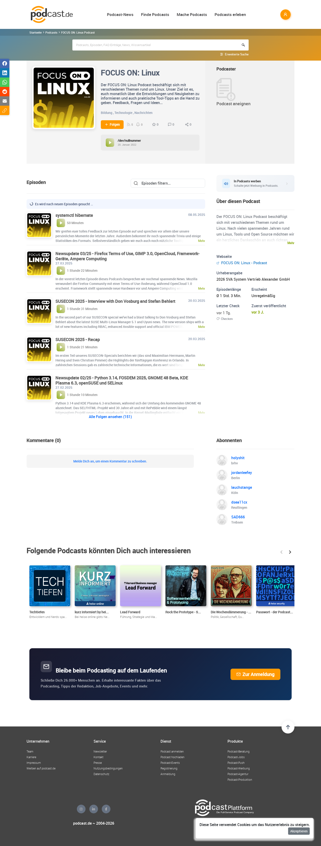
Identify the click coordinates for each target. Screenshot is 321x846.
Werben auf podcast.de (41, 768)
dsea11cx (239, 502)
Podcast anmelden (172, 751)
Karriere (31, 757)
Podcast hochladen (172, 757)
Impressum (34, 763)
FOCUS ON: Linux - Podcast (243, 262)
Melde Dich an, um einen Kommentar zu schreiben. (110, 461)
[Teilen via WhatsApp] (4, 82)
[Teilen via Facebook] (4, 63)
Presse (98, 763)
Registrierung (168, 768)
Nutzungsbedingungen (108, 768)
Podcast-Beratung (238, 751)
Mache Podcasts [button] (192, 14)
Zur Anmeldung (258, 674)
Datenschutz (101, 774)
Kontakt (98, 757)
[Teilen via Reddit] (4, 91)
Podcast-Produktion (239, 779)
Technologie (123, 112)
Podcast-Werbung (238, 768)
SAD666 (238, 517)
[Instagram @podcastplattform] (81, 809)
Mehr (290, 243)
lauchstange (241, 487)
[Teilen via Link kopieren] (4, 110)
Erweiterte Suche (237, 54)
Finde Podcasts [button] (155, 14)
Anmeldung (167, 774)
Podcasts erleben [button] (230, 14)
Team (30, 751)
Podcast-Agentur (237, 774)
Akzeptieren (299, 831)
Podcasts (51, 32)
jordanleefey (241, 472)
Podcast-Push (236, 763)
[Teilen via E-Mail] (4, 101)
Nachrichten (143, 112)
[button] (281, 552)
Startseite (35, 32)
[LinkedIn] (93, 809)
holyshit (238, 457)
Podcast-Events (170, 763)
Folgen (115, 124)
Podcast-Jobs (236, 757)
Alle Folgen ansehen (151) (110, 416)
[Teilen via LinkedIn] (4, 73)
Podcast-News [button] (120, 14)
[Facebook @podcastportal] (106, 809)
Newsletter (100, 751)
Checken (227, 319)
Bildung (106, 112)
